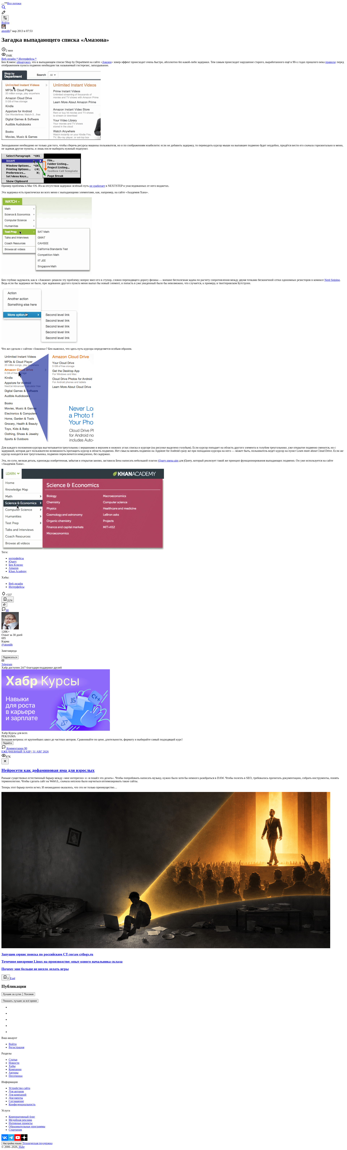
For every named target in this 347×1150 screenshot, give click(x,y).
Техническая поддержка (37, 1143)
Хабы (12, 1066)
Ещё (12, 978)
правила (330, 62)
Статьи (13, 1059)
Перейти (7, 743)
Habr (21, 1146)
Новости (14, 1062)
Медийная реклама (20, 1119)
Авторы (13, 1072)
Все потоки (14, 3)
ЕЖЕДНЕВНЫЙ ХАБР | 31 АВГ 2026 (25, 751)
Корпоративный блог (22, 1116)
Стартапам (15, 1129)
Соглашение (16, 1101)
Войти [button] (5, 22)
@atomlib (7, 644)
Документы (16, 1097)
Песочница (15, 1075)
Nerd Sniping (332, 279)
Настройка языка (12, 1143)
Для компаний (17, 1094)
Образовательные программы (27, 1126)
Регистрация (16, 1047)
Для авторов (16, 1091)
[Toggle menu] (2, 4)
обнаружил (23, 62)
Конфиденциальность (22, 1104)
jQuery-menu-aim (168, 460)
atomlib (5, 31)
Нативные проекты (21, 1123)
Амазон (107, 62)
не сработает (97, 185)
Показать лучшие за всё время (20, 1001)
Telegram (6, 664)
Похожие (29, 994)
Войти (13, 1044)
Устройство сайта (19, 1088)
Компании (15, 1069)
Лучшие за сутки (12, 994)
